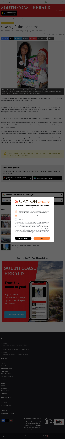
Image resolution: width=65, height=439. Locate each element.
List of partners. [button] (45, 226)
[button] (32, 219)
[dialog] (32, 219)
